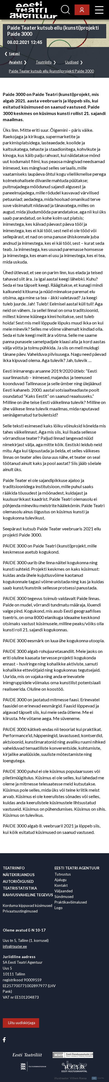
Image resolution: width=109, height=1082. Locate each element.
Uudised (72, 62)
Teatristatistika (20, 888)
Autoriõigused (18, 881)
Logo (58, 907)
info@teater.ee (15, 946)
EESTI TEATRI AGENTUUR (76, 868)
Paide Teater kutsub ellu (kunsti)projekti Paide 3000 (51, 71)
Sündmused (64, 896)
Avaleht (15, 62)
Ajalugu (60, 880)
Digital (99, 1078)
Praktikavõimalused (70, 902)
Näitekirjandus (19, 874)
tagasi (14, 53)
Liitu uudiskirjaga (21, 1022)
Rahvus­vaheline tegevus (28, 895)
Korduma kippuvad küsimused (27, 905)
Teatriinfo (44, 62)
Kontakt (61, 885)
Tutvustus (62, 874)
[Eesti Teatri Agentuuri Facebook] (4, 1039)
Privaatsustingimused (20, 911)
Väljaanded (63, 891)
